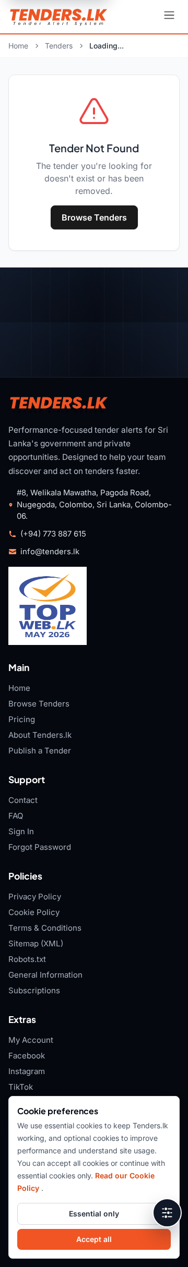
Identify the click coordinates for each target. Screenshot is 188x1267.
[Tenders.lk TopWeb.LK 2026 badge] (47, 606)
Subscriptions (34, 990)
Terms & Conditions (44, 928)
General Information (45, 975)
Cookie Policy (34, 912)
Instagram (26, 1071)
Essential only (94, 1213)
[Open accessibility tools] (167, 1212)
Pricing (21, 719)
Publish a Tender (39, 751)
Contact (23, 800)
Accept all (94, 1239)
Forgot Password (39, 847)
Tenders (59, 45)
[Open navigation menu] (169, 17)
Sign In (21, 831)
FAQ (16, 816)
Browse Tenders (94, 217)
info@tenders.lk (49, 551)
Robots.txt (27, 959)
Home (18, 45)
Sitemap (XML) (35, 943)
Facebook (26, 1056)
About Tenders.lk (40, 735)
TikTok (20, 1087)
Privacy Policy (34, 896)
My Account (30, 1040)
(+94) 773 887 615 (53, 534)
